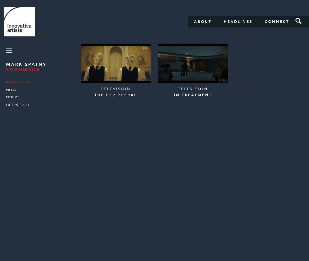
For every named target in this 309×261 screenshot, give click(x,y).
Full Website (18, 105)
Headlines (238, 21)
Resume (13, 97)
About (203, 21)
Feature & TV (18, 82)
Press (11, 90)
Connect (277, 21)
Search (298, 21)
